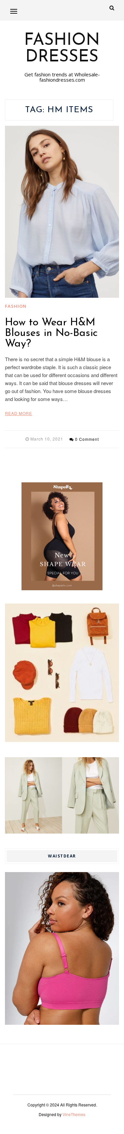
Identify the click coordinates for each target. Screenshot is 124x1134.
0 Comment (87, 439)
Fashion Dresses (62, 49)
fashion (15, 306)
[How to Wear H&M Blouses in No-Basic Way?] (62, 212)
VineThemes (73, 1114)
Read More (18, 413)
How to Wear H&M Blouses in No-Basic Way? (51, 333)
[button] (13, 11)
